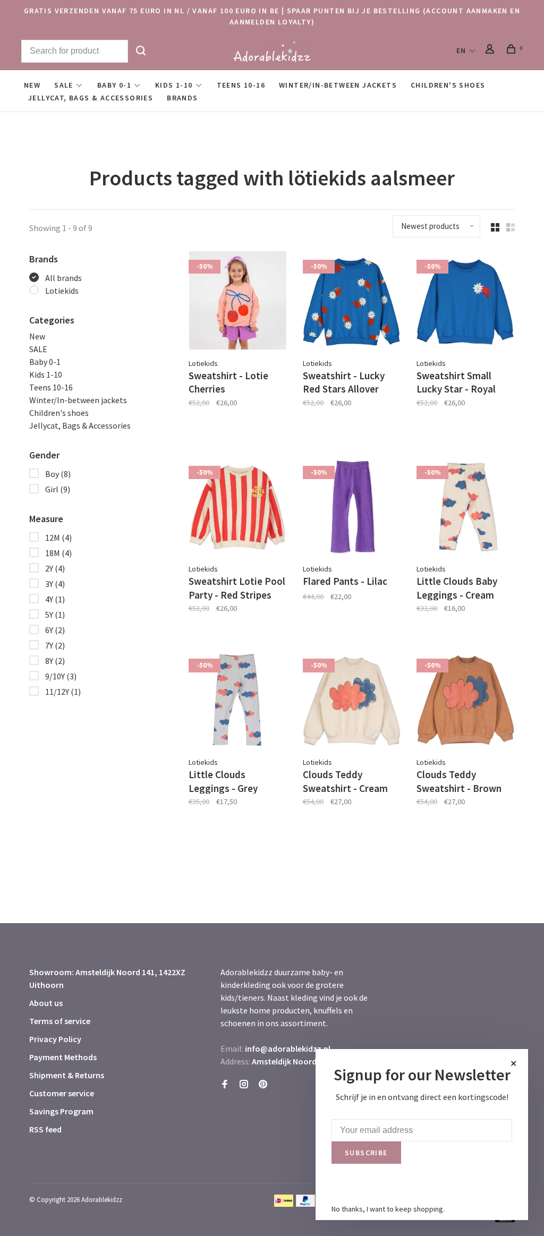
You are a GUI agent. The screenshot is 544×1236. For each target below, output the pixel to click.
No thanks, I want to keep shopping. (388, 1209)
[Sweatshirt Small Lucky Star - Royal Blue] (465, 302)
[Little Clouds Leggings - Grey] (238, 701)
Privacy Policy (55, 1039)
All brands (63, 277)
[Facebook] (224, 1084)
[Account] (491, 50)
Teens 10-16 (241, 85)
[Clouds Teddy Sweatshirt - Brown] (465, 701)
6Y (55, 630)
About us (46, 1003)
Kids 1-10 (174, 85)
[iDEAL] (283, 1203)
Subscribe (366, 1152)
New (32, 85)
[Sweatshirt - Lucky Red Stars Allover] (352, 302)
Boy (58, 473)
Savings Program (61, 1111)
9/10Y (60, 676)
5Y (55, 614)
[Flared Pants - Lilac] (352, 508)
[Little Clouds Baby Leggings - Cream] (465, 508)
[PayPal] (306, 1203)
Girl (57, 489)
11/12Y (63, 691)
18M (58, 553)
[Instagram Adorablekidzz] (244, 1084)
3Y (55, 583)
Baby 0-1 (114, 85)
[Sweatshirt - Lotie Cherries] (238, 302)
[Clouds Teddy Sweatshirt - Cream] (352, 701)
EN (461, 50)
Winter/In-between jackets (338, 85)
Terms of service (59, 1021)
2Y (55, 568)
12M (58, 537)
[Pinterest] (263, 1084)
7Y (55, 645)
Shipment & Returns (66, 1075)
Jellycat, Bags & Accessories (90, 98)
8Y (55, 660)
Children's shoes (448, 85)
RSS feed (45, 1129)
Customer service (61, 1093)
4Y (55, 599)
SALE (63, 85)
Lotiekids (62, 290)
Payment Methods (63, 1057)
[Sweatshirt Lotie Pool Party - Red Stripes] (238, 508)
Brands (182, 98)
